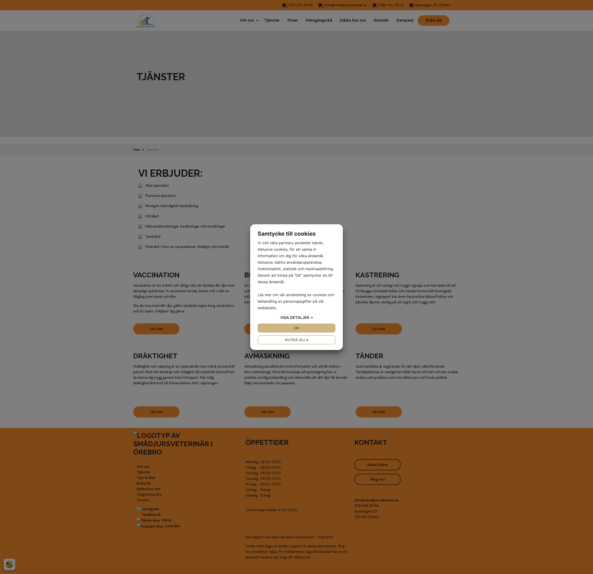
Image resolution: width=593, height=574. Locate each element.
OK (296, 328)
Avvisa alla (297, 339)
